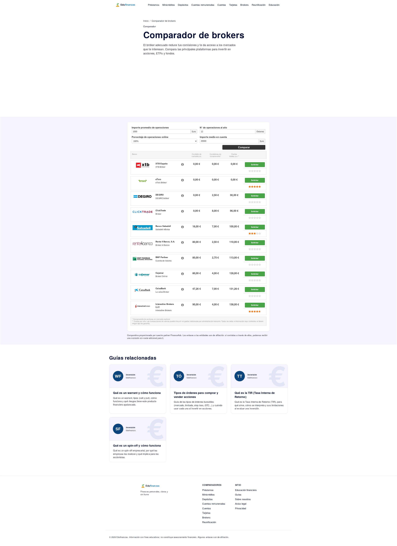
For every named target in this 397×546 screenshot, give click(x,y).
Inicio (146, 20)
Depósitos (183, 4)
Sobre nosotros (243, 499)
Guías (238, 494)
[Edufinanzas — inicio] (127, 4)
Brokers (244, 4)
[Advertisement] (198, 93)
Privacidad (240, 508)
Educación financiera (245, 490)
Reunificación (258, 4)
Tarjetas (233, 4)
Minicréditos (168, 4)
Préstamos (153, 4)
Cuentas (221, 4)
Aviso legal (240, 503)
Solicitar (255, 164)
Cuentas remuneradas (202, 4)
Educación (274, 4)
